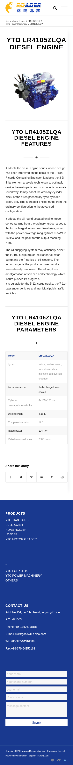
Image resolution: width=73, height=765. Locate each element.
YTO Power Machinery (16, 24)
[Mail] (65, 760)
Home (22, 21)
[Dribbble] (53, 760)
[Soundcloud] (59, 760)
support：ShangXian (38, 756)
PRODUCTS (34, 21)
